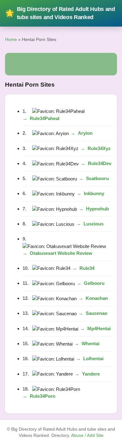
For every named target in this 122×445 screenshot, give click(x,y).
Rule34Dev (99, 163)
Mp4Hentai (99, 328)
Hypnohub (97, 208)
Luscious (94, 223)
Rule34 (86, 268)
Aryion (85, 133)
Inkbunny (94, 193)
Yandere (91, 374)
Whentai (90, 343)
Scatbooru (97, 178)
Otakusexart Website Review (61, 253)
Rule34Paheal (44, 118)
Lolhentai (93, 358)
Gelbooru (94, 283)
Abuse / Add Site (87, 435)
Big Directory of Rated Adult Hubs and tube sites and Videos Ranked (60, 13)
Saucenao (96, 313)
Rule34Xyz (99, 148)
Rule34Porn (42, 396)
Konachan (97, 298)
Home (11, 39)
